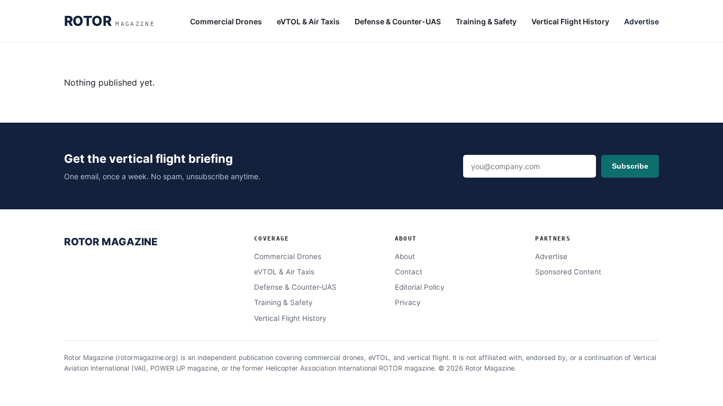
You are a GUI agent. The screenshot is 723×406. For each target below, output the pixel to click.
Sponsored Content (568, 271)
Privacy (408, 302)
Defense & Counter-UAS (398, 21)
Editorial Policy (420, 287)
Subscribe (630, 166)
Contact (408, 271)
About (405, 256)
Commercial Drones (226, 21)
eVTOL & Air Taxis (308, 21)
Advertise (641, 21)
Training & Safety (486, 21)
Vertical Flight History (570, 21)
